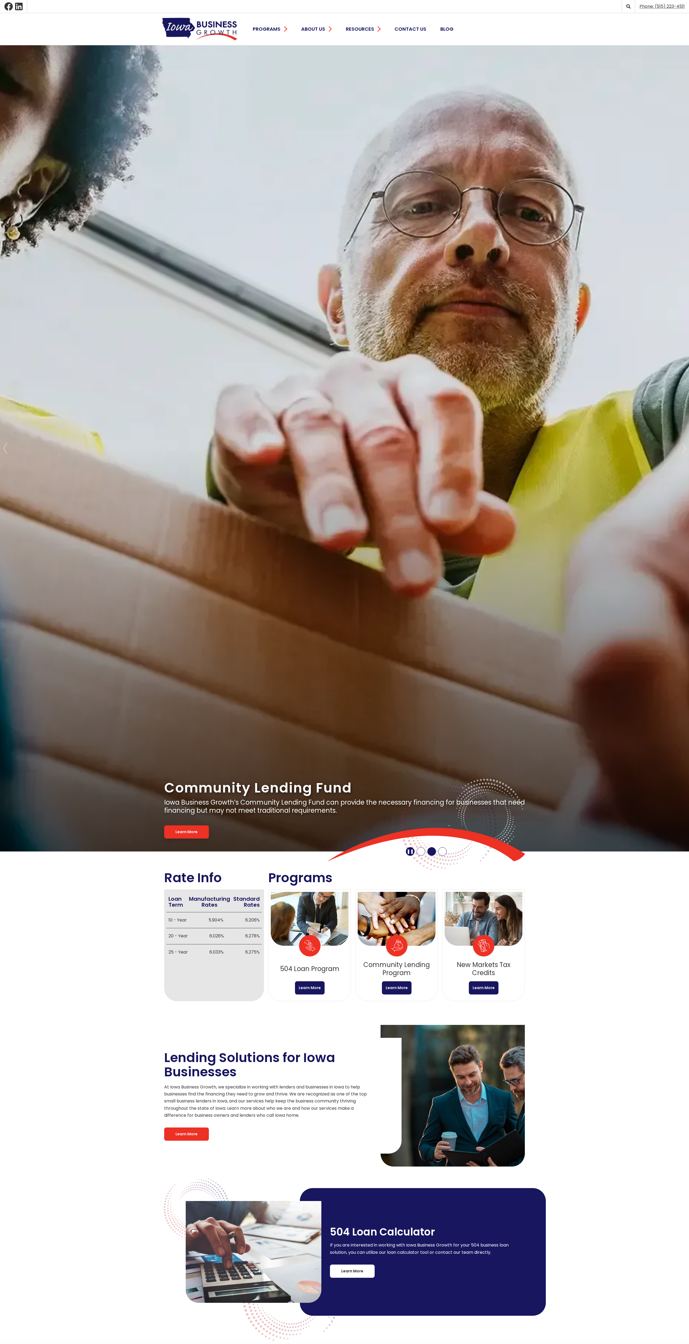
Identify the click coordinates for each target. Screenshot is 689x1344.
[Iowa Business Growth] (199, 29)
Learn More (186, 832)
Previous (5, 448)
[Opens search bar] (628, 6)
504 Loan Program (310, 945)
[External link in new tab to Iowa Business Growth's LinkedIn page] (19, 6)
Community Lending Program (397, 945)
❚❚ (410, 851)
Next (683, 448)
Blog (447, 29)
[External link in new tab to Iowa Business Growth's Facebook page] (8, 6)
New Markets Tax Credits (483, 945)
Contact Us (410, 29)
